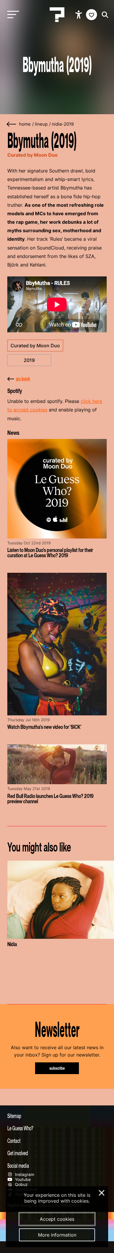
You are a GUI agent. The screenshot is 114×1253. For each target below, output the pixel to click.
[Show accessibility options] (79, 15)
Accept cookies (57, 1219)
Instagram (24, 1174)
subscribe (57, 1068)
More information (57, 1235)
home (25, 124)
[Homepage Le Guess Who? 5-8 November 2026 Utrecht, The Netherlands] (57, 14)
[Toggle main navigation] (11, 14)
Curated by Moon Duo (35, 345)
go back (23, 379)
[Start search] (103, 15)
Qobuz (21, 1184)
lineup (41, 124)
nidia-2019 (63, 124)
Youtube (22, 1179)
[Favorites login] (91, 14)
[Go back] (11, 124)
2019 (29, 360)
